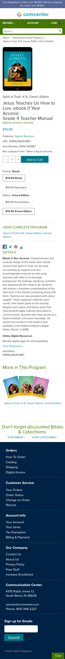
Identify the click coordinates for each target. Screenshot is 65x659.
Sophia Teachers (24, 136)
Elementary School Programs (28, 37)
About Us (12, 559)
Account (33, 23)
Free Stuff (12, 569)
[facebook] (5, 247)
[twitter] (10, 247)
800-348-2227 (26, 608)
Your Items (13, 527)
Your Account (15, 522)
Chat (58, 655)
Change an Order (18, 500)
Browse (8, 23)
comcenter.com (32, 13)
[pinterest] (16, 247)
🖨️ (21, 247)
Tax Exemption (16, 532)
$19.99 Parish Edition (18, 202)
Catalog (11, 462)
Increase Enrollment (19, 574)
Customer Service (20, 482)
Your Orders (14, 489)
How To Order (16, 457)
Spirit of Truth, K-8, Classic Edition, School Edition (28, 41)
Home (6, 37)
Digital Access (15, 472)
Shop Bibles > (16, 437)
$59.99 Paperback (16, 187)
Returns (11, 505)
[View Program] (32, 387)
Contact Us (13, 554)
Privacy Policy (15, 564)
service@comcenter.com (22, 604)
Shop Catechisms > (45, 437)
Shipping (12, 467)
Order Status (15, 495)
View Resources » (13, 346)
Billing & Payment (18, 537)
